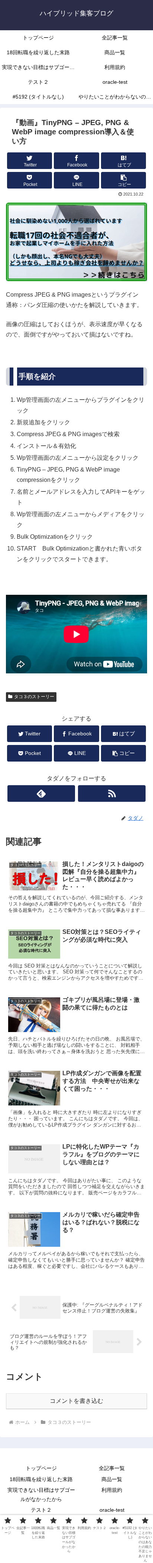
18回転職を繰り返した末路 (41, 1479)
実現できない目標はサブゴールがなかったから (41, 1494)
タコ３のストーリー (34, 696)
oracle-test (112, 1510)
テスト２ (41, 1510)
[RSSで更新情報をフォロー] (112, 793)
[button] (123, 180)
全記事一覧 (112, 1468)
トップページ (41, 1468)
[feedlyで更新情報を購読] (41, 793)
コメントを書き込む (76, 1401)
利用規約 (111, 1490)
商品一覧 (111, 1479)
